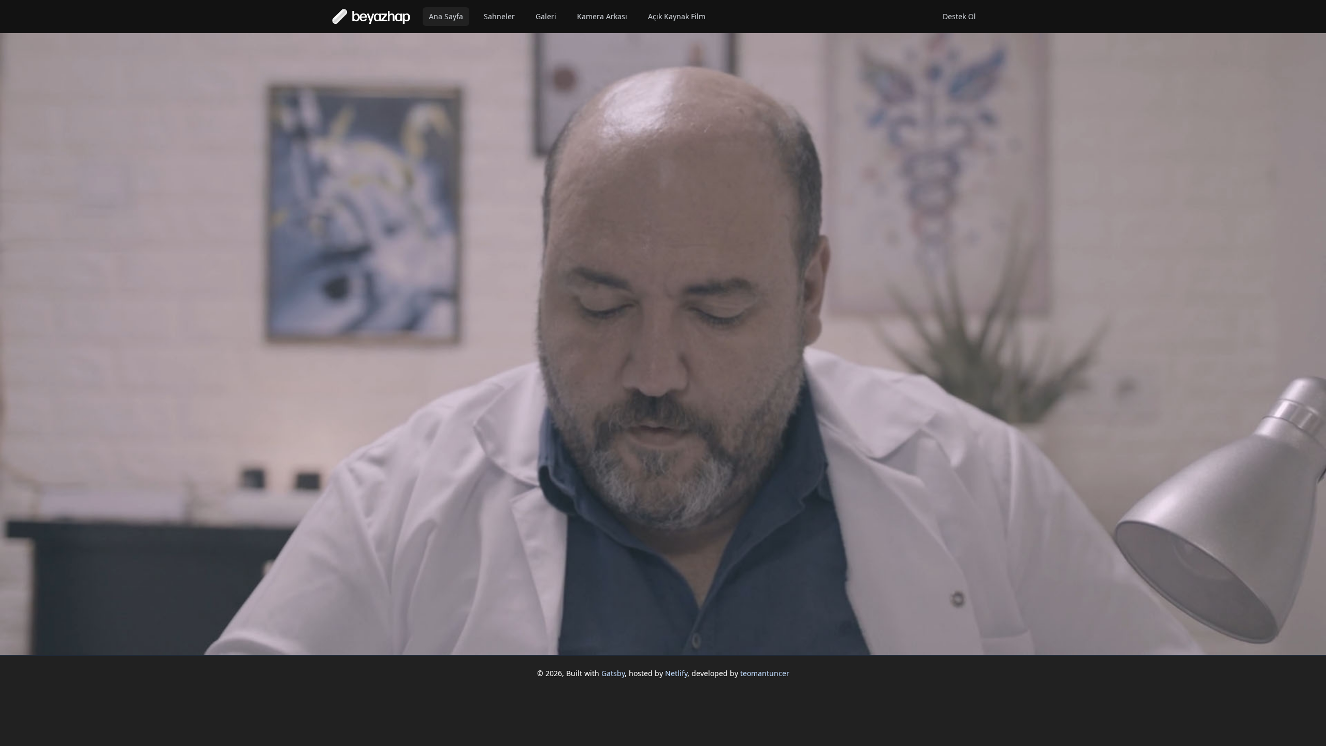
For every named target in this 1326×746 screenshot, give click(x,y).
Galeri (546, 16)
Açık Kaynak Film (676, 16)
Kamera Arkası (602, 16)
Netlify (676, 673)
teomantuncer (764, 673)
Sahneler (499, 16)
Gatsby (613, 673)
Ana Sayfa (446, 16)
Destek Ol (959, 16)
